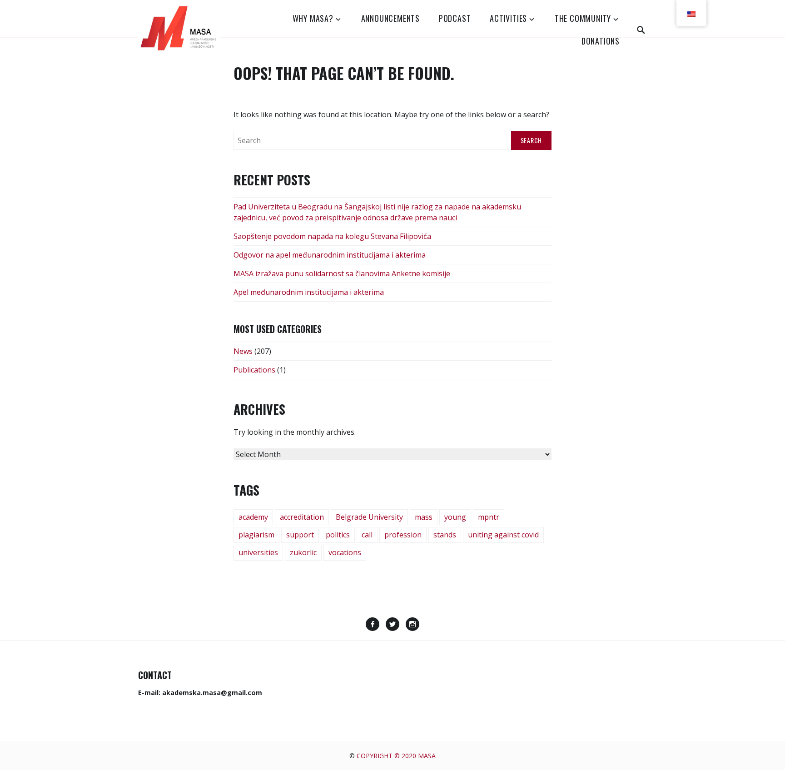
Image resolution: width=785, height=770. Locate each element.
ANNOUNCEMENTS (390, 18)
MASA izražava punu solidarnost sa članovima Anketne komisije (342, 273)
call (367, 535)
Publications (254, 370)
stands (444, 535)
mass (423, 517)
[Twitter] (392, 625)
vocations (344, 552)
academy (253, 517)
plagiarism (256, 535)
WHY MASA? (313, 18)
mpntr (488, 517)
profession (403, 535)
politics (338, 535)
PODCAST (455, 18)
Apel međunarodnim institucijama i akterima (309, 292)
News (243, 351)
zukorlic (303, 552)
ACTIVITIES (508, 18)
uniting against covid (503, 535)
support (300, 535)
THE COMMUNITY (583, 18)
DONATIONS (600, 41)
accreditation (302, 517)
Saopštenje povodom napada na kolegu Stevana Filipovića (332, 236)
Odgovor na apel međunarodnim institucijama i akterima (330, 255)
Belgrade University (369, 517)
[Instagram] (412, 625)
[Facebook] (372, 625)
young (455, 517)
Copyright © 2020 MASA (396, 755)
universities (258, 552)
